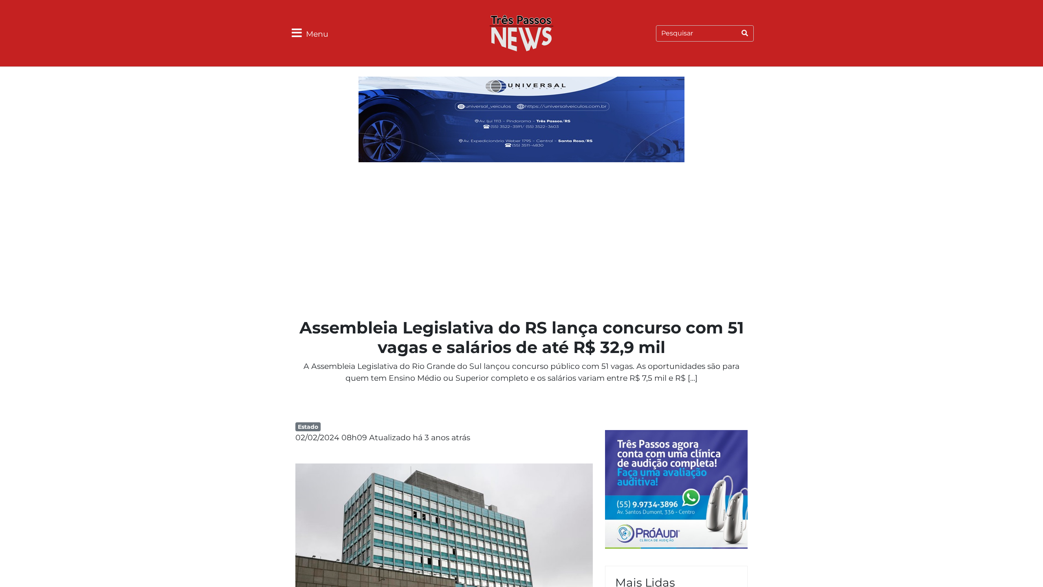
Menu (317, 34)
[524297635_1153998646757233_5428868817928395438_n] (676, 490)
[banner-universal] (521, 121)
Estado (308, 426)
